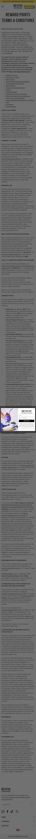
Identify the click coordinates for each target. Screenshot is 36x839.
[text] (26, 413)
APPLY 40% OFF (27, 420)
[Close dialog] (34, 409)
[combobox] (20, 418)
